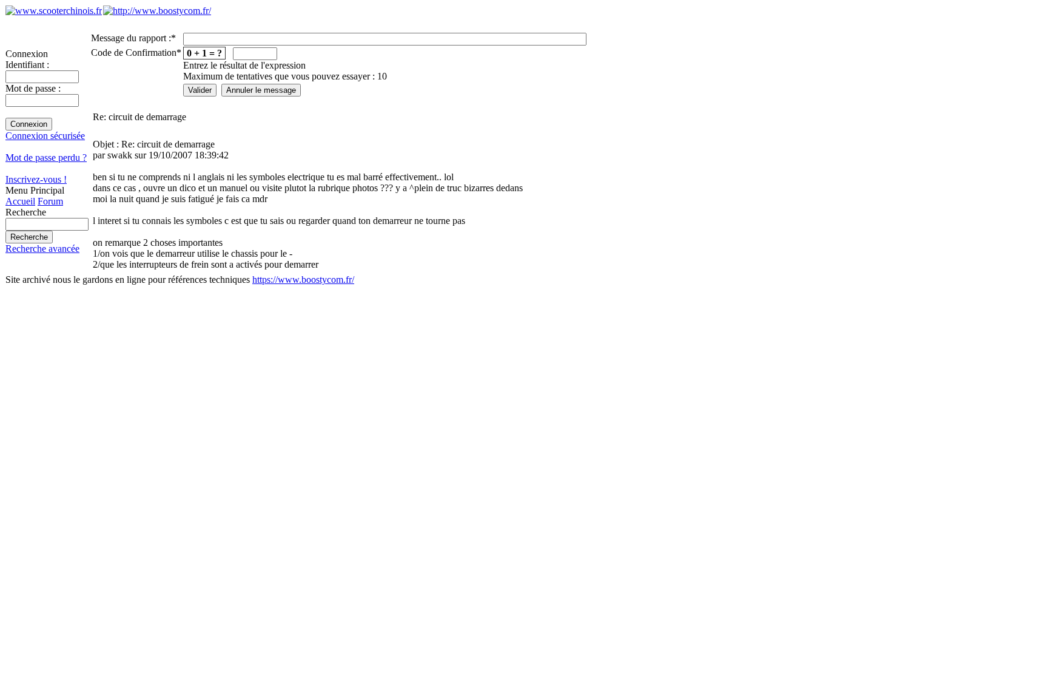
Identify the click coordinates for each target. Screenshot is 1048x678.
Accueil (20, 201)
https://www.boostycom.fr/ (303, 279)
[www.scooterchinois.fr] (53, 10)
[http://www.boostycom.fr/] (157, 10)
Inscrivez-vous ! (36, 179)
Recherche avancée (42, 248)
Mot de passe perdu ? (46, 157)
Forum (50, 201)
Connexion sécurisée (45, 136)
